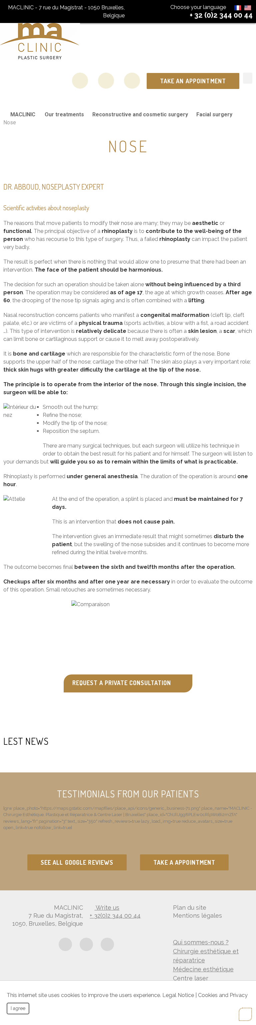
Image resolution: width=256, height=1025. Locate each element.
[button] (247, 78)
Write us (106, 907)
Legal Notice (178, 995)
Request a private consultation (121, 682)
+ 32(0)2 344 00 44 (115, 915)
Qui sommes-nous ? (201, 942)
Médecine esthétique (203, 969)
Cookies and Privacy (223, 995)
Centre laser (190, 978)
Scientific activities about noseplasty (46, 207)
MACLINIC (22, 114)
